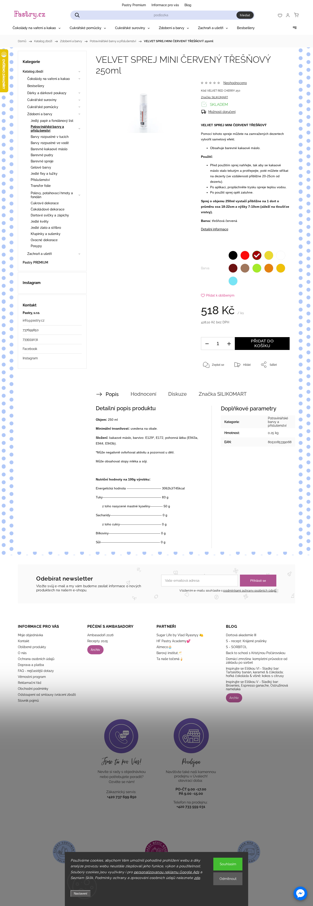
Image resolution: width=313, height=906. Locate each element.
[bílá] (280, 255)
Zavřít (279, 379)
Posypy (36, 246)
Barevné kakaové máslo (49, 149)
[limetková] (256, 268)
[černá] (233, 255)
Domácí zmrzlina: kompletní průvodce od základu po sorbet (256, 660)
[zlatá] (280, 268)
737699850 (31, 330)
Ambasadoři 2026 (100, 635)
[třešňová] (256, 255)
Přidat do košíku (262, 343)
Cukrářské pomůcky (42, 107)
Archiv (95, 650)
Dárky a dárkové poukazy (46, 93)
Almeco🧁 (164, 647)
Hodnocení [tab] (143, 394)
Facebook (30, 349)
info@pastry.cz (33, 320)
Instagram (30, 358)
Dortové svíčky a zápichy (50, 215)
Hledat (245, 15)
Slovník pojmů (28, 700)
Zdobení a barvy (39, 114)
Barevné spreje (42, 161)
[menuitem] (36, 28)
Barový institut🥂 (169, 653)
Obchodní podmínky (33, 688)
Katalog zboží (33, 71)
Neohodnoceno (235, 83)
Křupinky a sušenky (45, 234)
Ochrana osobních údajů (36, 659)
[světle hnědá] (245, 268)
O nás (22, 653)
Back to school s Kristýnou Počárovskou (255, 653)
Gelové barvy (41, 167)
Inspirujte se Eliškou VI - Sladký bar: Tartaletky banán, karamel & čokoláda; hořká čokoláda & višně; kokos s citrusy (255, 672)
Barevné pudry (42, 155)
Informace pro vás (165, 5)
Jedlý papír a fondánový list (52, 121)
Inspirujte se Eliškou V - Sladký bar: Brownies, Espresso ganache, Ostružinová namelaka (257, 685)
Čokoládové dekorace (47, 209)
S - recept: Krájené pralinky (246, 641)
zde (197, 878)
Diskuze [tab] (177, 394)
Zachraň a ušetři (39, 254)
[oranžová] (268, 268)
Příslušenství (40, 180)
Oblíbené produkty (32, 647)
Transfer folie (41, 186)
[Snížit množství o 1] (207, 344)
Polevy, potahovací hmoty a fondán (52, 195)
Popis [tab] (112, 394)
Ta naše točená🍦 (169, 659)
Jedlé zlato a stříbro (46, 227)
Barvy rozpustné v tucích (50, 137)
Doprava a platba (31, 665)
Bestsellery (35, 86)
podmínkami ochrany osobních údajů (249, 590)
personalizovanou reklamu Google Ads (166, 872)
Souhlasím (228, 864)
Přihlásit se (258, 580)
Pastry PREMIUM (35, 262)
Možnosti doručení (222, 112)
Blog (187, 5)
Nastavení (80, 893)
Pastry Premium (134, 5)
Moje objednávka (30, 635)
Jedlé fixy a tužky (44, 173)
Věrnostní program (32, 677)
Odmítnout (228, 879)
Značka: (214, 97)
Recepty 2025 (97, 641)
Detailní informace (214, 229)
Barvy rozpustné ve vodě (50, 143)
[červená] (245, 255)
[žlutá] (268, 255)
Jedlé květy (40, 221)
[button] (300, 893)
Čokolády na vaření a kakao (48, 79)
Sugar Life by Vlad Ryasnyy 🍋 (179, 635)
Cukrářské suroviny (42, 100)
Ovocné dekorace (44, 240)
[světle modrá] (233, 281)
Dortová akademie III (241, 635)
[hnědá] (233, 268)
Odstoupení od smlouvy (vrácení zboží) (47, 694)
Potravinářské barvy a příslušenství (47, 128)
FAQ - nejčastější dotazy (36, 671)
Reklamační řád (29, 683)
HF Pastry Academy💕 (173, 641)
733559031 (30, 339)
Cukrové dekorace (45, 203)
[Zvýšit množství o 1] (229, 344)
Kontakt (23, 641)
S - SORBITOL (236, 647)
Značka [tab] (223, 394)
